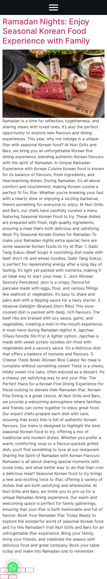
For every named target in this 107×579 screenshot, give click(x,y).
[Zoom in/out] (29, 570)
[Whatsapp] (12, 567)
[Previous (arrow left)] (4, 577)
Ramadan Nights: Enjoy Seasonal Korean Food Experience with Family (46, 31)
